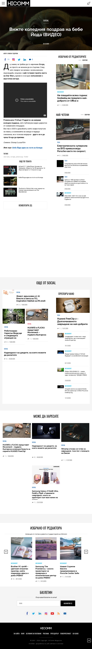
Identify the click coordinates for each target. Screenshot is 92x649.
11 (8, 59)
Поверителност (65, 633)
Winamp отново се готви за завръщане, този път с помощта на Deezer (75, 451)
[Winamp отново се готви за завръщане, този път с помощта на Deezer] (75, 432)
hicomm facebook (27, 613)
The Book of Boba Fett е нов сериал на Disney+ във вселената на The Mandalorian (31, 190)
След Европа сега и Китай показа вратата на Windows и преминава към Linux (76, 165)
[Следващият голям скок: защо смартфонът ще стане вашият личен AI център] (60, 335)
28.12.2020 (46, 44)
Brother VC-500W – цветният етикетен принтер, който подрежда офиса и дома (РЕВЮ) (19, 571)
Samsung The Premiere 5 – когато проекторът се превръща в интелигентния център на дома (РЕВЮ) (45, 572)
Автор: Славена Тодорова (10, 53)
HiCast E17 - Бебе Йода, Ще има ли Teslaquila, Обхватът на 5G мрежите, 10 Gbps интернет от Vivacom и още (32, 168)
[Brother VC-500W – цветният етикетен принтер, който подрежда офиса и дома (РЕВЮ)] (29, 549)
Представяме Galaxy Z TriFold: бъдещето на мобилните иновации (76, 355)
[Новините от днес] (88, 3)
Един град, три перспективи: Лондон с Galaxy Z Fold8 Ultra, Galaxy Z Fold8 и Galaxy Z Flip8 (72, 99)
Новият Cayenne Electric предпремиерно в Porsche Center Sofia (69, 569)
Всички (85, 60)
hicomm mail (64, 613)
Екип (22, 633)
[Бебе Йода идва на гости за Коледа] (10, 181)
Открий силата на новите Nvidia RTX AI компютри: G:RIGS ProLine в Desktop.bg (76, 390)
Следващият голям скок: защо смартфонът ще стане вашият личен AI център (75, 338)
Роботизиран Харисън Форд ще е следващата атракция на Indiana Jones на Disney (13, 337)
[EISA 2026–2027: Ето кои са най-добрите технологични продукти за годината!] (60, 197)
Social (46, 20)
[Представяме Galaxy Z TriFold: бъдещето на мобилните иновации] (60, 352)
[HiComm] (18, 3)
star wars (6, 157)
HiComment (60, 92)
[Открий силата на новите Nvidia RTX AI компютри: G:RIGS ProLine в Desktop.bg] (60, 386)
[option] (73, 166)
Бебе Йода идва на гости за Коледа (27, 148)
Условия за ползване (33, 633)
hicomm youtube (52, 613)
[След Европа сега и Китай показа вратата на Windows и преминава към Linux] (60, 164)
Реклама (46, 633)
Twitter (26, 157)
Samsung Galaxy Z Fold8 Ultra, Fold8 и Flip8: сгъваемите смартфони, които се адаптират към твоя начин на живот (45, 495)
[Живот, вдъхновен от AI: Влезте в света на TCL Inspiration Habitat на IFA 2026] (8, 293)
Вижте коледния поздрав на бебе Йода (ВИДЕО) (46, 32)
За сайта (17, 633)
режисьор (19, 157)
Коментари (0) (25, 205)
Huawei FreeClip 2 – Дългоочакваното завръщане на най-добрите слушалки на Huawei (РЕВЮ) (72, 322)
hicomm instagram (46, 613)
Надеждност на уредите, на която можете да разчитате (44, 447)
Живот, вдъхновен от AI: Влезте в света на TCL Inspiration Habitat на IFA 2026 (30, 298)
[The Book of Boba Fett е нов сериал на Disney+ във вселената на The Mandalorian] (10, 192)
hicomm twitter (33, 613)
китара (12, 157)
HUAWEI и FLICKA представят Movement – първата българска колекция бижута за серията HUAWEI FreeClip (36, 334)
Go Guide (76, 633)
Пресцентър (54, 633)
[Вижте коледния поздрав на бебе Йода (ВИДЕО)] (14, 59)
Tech (58, 142)
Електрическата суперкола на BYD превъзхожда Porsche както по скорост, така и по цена (72, 149)
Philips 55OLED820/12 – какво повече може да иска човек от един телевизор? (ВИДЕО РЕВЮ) (76, 373)
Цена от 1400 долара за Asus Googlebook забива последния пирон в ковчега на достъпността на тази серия (76, 182)
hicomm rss (58, 613)
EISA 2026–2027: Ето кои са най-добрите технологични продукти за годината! (77, 197)
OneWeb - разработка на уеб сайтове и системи (46, 643)
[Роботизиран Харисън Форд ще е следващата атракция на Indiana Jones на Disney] (14, 316)
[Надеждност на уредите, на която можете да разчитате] (46, 431)
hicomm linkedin (39, 613)
